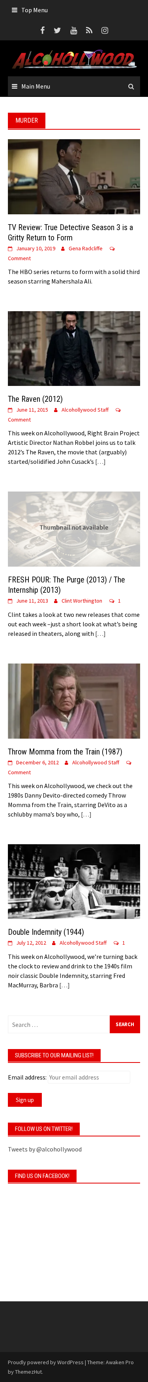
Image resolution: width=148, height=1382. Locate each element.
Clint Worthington (82, 600)
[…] (100, 461)
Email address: (27, 1077)
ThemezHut (28, 1371)
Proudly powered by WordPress (46, 1362)
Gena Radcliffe (86, 248)
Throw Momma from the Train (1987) (65, 751)
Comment (19, 258)
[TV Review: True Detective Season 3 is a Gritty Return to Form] (74, 176)
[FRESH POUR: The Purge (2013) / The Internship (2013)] (74, 528)
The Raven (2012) (35, 399)
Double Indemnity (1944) (46, 932)
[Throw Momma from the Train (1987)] (74, 700)
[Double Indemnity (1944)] (74, 881)
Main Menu (35, 86)
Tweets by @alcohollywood (45, 1149)
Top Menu (34, 10)
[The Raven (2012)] (74, 348)
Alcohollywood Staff (85, 409)
